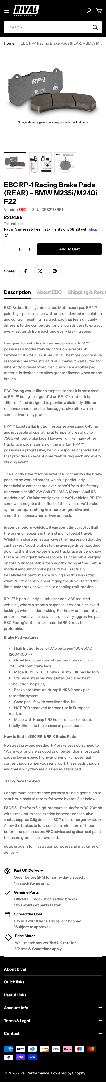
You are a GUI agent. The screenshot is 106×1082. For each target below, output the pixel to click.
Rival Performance (33, 1073)
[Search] (95, 27)
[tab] (17, 294)
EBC (22, 209)
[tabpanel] (53, 580)
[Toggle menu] (7, 11)
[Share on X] (40, 271)
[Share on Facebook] (25, 271)
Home (9, 43)
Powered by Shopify (68, 1073)
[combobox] (53, 27)
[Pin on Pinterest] (55, 271)
